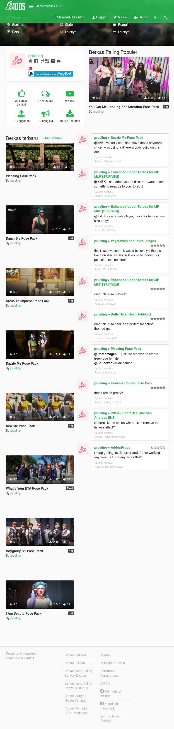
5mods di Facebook (109, 705)
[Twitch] (41, 60)
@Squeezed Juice (108, 363)
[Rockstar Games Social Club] (52, 60)
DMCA (105, 683)
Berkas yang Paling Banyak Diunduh (78, 685)
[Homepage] (30, 60)
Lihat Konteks (105, 157)
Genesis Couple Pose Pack (131, 383)
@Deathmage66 (106, 353)
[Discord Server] (58, 60)
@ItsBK (100, 181)
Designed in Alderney (21, 653)
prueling (35, 55)
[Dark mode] (155, 17)
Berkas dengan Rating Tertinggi (76, 698)
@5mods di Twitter (110, 693)
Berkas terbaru (75, 655)
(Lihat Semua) (51, 138)
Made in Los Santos (20, 658)
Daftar (142, 17)
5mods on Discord (109, 718)
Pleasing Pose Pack (126, 348)
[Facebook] (36, 60)
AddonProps (120, 447)
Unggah (101, 17)
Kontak (105, 655)
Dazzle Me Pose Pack (127, 137)
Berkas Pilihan (75, 663)
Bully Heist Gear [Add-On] (131, 314)
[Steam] (47, 60)
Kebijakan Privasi (112, 663)
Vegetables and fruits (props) (133, 240)
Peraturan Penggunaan (109, 673)
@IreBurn (101, 142)
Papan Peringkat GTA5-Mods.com (77, 710)
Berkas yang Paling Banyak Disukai (78, 673)
